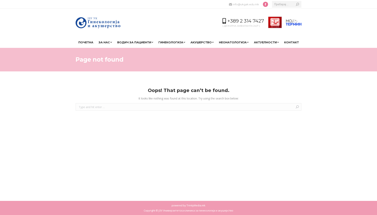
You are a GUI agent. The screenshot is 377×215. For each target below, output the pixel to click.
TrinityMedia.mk (196, 205)
